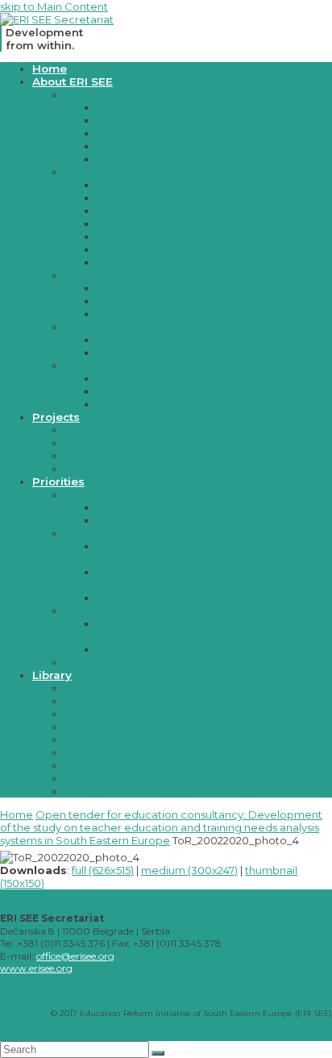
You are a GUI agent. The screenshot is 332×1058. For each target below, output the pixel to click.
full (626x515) (103, 870)
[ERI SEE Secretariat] (57, 19)
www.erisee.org (36, 968)
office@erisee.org (75, 956)
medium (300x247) (189, 870)
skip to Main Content (54, 6)
